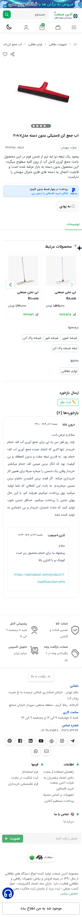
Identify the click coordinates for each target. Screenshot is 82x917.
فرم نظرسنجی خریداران (23, 783)
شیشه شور (52, 337)
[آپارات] (51, 741)
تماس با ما (61, 814)
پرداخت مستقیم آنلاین (59, 800)
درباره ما (69, 821)
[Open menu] (74, 27)
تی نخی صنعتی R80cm (65, 295)
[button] (10, 284)
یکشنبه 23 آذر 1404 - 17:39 (30, 535)
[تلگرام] (72, 741)
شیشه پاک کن (32, 337)
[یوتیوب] (41, 741)
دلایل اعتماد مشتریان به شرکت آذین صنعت (59, 780)
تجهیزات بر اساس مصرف (58, 794)
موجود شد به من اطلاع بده (41, 908)
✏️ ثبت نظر (68, 402)
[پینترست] (9, 741)
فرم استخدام (30, 771)
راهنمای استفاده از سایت (58, 771)
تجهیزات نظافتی (58, 44)
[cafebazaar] (41, 857)
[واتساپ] (35, 751)
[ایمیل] (46, 751)
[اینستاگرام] (62, 741)
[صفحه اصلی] (75, 44)
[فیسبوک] (20, 741)
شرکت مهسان (69, 147)
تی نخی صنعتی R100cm (27, 295)
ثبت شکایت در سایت (24, 777)
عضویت (15, 838)
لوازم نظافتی (35, 44)
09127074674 (69, 730)
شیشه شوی (69, 337)
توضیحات (73, 224)
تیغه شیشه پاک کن (65, 348)
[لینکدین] (30, 741)
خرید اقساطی (65, 788)
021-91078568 (49, 730)
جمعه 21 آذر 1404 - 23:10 (46, 424)
